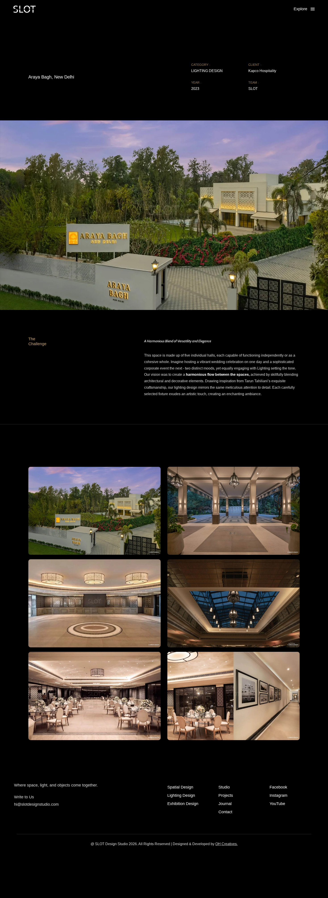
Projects (225, 795)
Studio (224, 787)
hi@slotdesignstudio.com (36, 804)
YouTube (277, 803)
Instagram (278, 795)
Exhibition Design (182, 803)
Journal (225, 803)
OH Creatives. (226, 844)
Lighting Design (181, 795)
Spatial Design (180, 787)
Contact (225, 812)
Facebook (278, 787)
